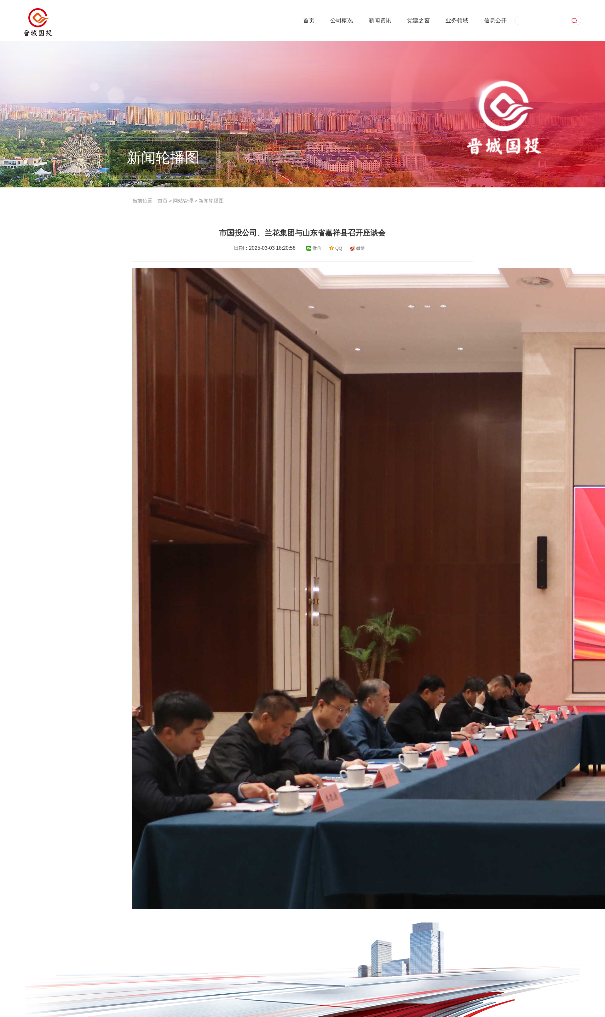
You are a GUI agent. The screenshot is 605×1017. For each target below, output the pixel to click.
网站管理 (183, 200)
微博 (360, 248)
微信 (317, 248)
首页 (163, 200)
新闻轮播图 (211, 200)
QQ (338, 248)
